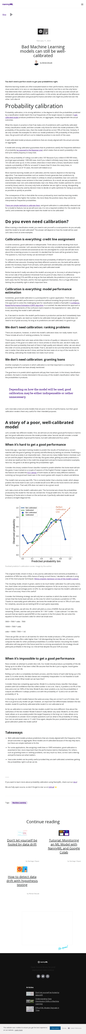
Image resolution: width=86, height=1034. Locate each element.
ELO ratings (32, 472)
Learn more (19, 1030)
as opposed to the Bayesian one (29, 150)
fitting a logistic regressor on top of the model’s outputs (56, 579)
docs (75, 782)
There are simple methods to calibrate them (22, 205)
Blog (4, 14)
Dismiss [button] (64, 1028)
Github (51, 787)
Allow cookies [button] (55, 1028)
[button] (82, 4)
